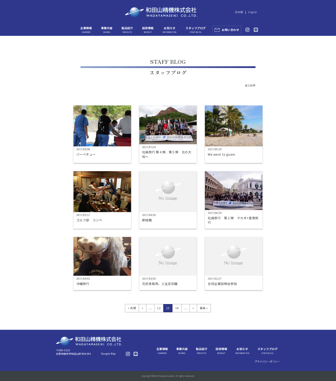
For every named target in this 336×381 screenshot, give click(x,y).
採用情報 (148, 29)
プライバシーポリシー (267, 361)
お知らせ (169, 29)
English (252, 12)
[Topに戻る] (328, 371)
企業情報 (86, 29)
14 (177, 308)
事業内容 (107, 29)
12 (158, 308)
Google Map (108, 353)
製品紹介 (127, 29)
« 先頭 (132, 308)
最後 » (204, 308)
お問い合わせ (230, 30)
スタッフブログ (196, 29)
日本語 (239, 12)
